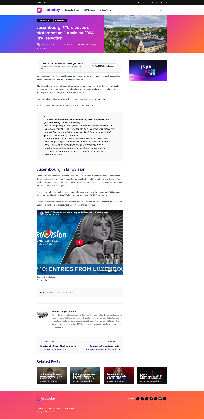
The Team (48, 409)
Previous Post (49, 342)
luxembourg (72, 292)
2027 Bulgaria (89, 10)
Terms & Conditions (70, 409)
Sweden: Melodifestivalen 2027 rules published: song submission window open (151, 378)
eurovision (49, 292)
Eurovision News (72, 10)
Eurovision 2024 (61, 292)
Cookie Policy (58, 409)
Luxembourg (60, 20)
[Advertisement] (148, 99)
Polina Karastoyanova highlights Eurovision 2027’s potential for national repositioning (84, 377)
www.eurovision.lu (53, 154)
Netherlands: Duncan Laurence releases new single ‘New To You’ (51, 376)
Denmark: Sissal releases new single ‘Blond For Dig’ (116, 376)
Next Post (111, 342)
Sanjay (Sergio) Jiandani (64, 311)
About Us (40, 409)
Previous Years (105, 10)
